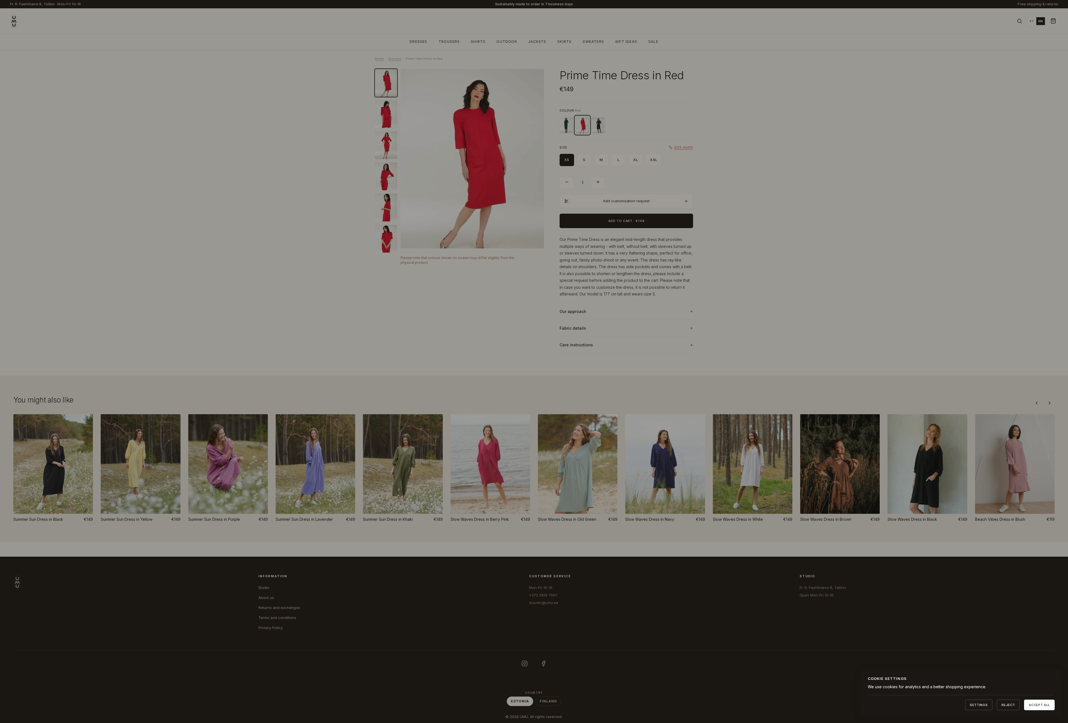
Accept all (1039, 705)
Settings (979, 705)
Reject (1008, 705)
